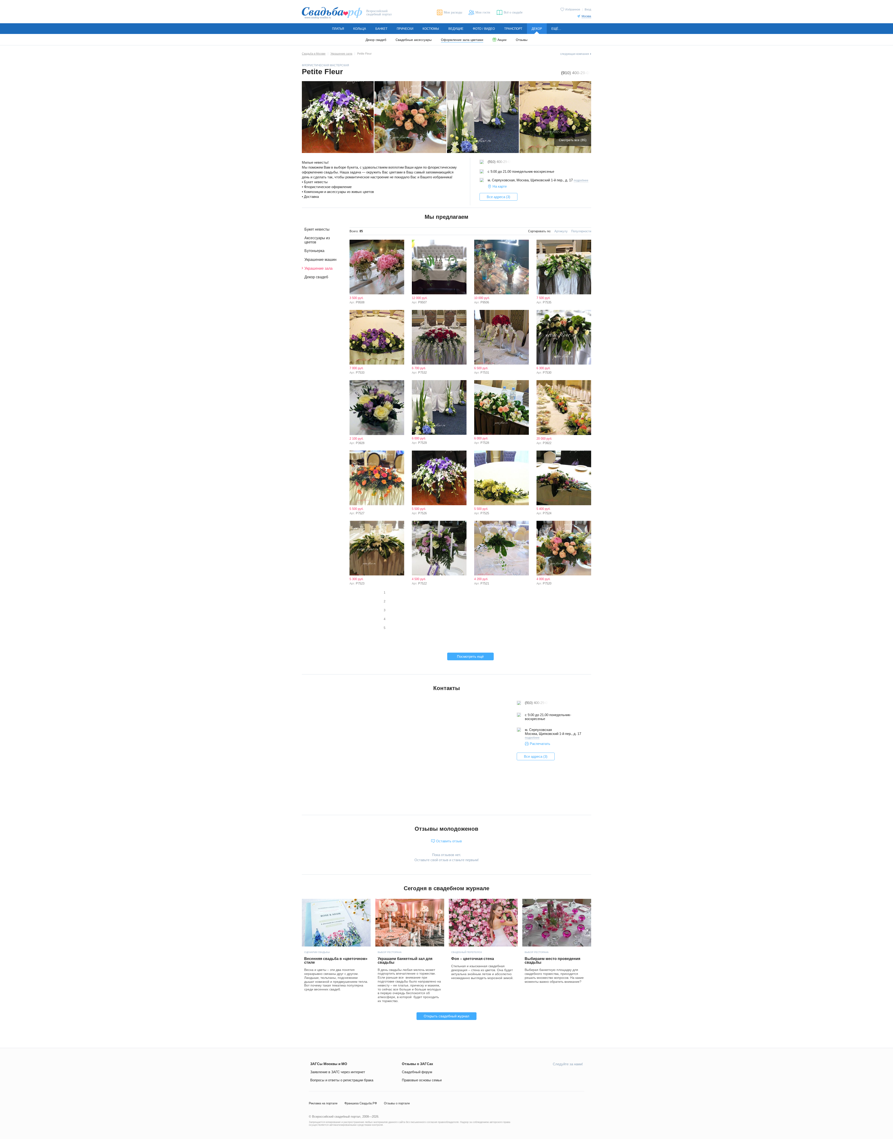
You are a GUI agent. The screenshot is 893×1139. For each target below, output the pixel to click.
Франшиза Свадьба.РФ (360, 1103)
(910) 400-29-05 (576, 72)
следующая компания (574, 54)
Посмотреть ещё (470, 656)
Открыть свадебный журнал (446, 1016)
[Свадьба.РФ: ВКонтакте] (535, 1074)
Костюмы (431, 28)
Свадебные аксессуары (414, 40)
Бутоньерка (314, 251)
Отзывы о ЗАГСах (417, 1064)
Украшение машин (320, 260)
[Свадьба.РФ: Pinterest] (579, 1074)
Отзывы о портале (397, 1103)
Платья (338, 28)
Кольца (359, 28)
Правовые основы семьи (422, 1080)
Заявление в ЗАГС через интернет (337, 1072)
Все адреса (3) (498, 197)
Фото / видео (484, 28)
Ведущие (455, 28)
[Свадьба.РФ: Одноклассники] (546, 1074)
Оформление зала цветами (462, 40)
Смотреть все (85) (572, 140)
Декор (537, 28)
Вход (588, 9)
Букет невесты (317, 229)
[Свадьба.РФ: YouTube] (557, 1074)
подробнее (581, 180)
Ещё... (556, 28)
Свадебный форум (417, 1072)
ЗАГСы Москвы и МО (328, 1064)
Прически (405, 28)
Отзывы (521, 40)
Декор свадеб (376, 40)
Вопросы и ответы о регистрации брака (341, 1080)
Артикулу (561, 231)
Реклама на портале (323, 1103)
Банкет (381, 28)
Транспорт (513, 28)
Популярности (581, 231)
